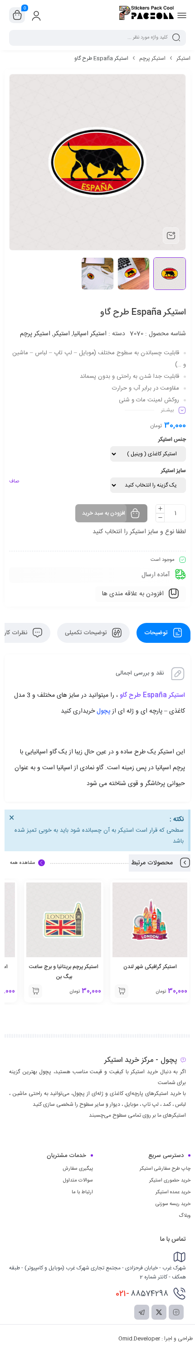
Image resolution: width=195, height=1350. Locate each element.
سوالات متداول (78, 1180)
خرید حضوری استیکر (169, 1180)
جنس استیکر (172, 439)
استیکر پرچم (152, 58)
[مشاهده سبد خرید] (17, 15)
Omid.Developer (139, 1338)
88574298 (142, 1293)
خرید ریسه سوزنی (173, 1204)
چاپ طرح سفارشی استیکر (165, 1169)
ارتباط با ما (82, 1192)
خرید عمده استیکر (173, 1192)
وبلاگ (184, 1216)
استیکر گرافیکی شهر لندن (150, 966)
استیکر (183, 58)
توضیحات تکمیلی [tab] (86, 633)
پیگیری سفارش (78, 1169)
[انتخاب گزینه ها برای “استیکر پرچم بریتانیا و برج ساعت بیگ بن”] (35, 991)
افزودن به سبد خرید (103, 513)
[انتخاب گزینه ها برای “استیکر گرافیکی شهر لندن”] (121, 991)
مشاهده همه (22, 863)
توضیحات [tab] (156, 633)
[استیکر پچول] (146, 15)
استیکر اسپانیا (90, 333)
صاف (14, 481)
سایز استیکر (173, 470)
